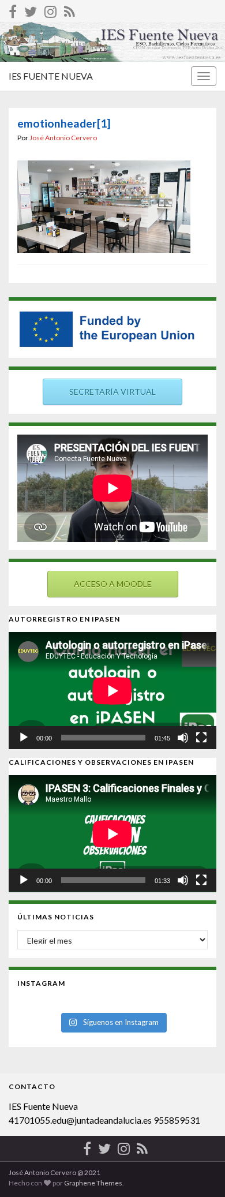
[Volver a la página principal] (112, 42)
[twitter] (30, 9)
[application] (112, 690)
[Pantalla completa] (201, 737)
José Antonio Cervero (63, 137)
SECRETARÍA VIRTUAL (112, 391)
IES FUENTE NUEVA (51, 75)
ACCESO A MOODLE (113, 584)
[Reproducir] (23, 737)
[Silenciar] (183, 737)
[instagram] (50, 9)
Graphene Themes (93, 1183)
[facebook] (13, 9)
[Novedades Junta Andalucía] (69, 9)
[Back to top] (199, 1171)
